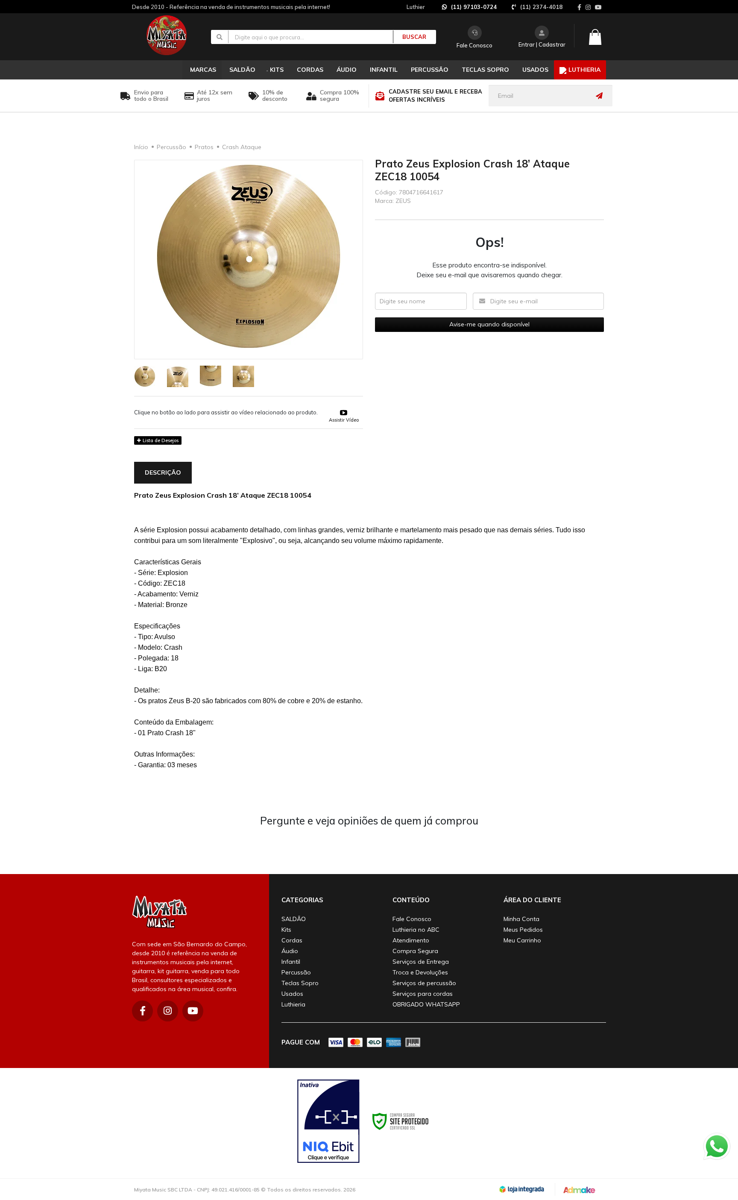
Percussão (171, 147)
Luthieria (293, 1004)
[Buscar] (409, 36)
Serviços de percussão (424, 983)
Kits (286, 929)
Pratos (204, 147)
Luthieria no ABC (415, 929)
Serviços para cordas (422, 994)
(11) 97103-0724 (474, 6)
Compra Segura (415, 951)
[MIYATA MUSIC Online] (173, 35)
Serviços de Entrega (420, 961)
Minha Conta (521, 919)
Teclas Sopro (300, 983)
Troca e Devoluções (420, 972)
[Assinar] (601, 95)
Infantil (290, 961)
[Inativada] (328, 1121)
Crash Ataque (241, 147)
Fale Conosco (474, 45)
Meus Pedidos (523, 929)
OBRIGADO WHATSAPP (426, 1004)
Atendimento (410, 940)
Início (141, 147)
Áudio (289, 951)
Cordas (291, 940)
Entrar (526, 44)
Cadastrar (552, 44)
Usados (292, 994)
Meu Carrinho (522, 940)
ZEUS (403, 201)
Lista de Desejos (160, 440)
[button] (344, 411)
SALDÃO (293, 919)
